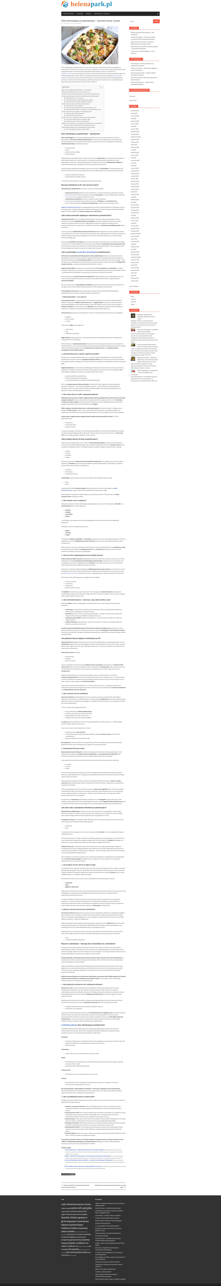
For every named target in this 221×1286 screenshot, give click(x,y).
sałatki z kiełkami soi (69, 1246)
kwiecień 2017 (135, 278)
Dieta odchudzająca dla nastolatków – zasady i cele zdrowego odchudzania (88, 1160)
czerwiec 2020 (135, 241)
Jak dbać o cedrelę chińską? (103, 1272)
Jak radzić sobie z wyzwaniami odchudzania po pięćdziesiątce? (79, 117)
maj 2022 (133, 197)
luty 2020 (133, 249)
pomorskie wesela (78, 1231)
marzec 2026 (134, 124)
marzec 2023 (134, 178)
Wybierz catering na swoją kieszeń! (105, 1269)
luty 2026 (133, 126)
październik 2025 (136, 137)
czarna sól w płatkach (69, 1211)
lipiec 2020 (134, 239)
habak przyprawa (69, 1224)
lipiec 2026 (134, 113)
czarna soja (65, 1208)
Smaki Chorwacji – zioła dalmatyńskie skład (108, 1208)
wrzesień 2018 (135, 260)
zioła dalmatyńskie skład (76, 1252)
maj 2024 (133, 163)
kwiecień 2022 (135, 199)
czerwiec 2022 (135, 194)
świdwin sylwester (72, 1255)
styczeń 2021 (134, 226)
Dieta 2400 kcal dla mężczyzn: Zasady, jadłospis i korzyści (83, 1166)
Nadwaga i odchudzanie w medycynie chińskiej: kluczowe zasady (146, 317)
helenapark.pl (78, 23)
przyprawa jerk (80, 1237)
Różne (133, 304)
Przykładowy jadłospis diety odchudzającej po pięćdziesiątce (79, 127)
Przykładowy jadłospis (69, 1025)
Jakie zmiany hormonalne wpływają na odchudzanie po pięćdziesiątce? (81, 94)
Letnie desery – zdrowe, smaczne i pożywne (108, 1215)
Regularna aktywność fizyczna (70, 207)
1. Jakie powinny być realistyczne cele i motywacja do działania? (80, 125)
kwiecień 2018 (135, 270)
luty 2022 (133, 202)
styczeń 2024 (134, 168)
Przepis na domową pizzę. (102, 1223)
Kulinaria (80, 13)
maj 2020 (133, 244)
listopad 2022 (135, 184)
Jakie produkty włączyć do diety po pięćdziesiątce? (76, 104)
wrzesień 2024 (135, 160)
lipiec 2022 (134, 192)
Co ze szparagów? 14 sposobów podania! (107, 1226)
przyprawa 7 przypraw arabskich (79, 1234)
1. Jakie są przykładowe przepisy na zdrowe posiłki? (77, 129)
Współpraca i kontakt (102, 13)
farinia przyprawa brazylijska (76, 1214)
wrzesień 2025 (135, 139)
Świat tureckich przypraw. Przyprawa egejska (108, 1220)
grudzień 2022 (135, 181)
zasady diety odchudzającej (87, 252)
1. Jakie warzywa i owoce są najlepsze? (74, 105)
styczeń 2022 (134, 205)
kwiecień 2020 (135, 247)
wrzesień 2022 (135, 186)
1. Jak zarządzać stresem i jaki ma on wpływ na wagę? (77, 119)
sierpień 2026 (135, 110)
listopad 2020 (135, 231)
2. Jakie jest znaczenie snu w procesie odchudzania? (77, 121)
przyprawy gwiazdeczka (71, 1239)
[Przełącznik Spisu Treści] (100, 87)
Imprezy (88, 13)
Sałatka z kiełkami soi (78, 1243)
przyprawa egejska (68, 1237)
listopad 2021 (135, 210)
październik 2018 (136, 257)
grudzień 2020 (135, 228)
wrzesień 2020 (135, 236)
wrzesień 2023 (135, 173)
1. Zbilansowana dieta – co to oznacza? (74, 98)
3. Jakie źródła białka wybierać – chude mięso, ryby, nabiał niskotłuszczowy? (83, 109)
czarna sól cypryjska (81, 1208)
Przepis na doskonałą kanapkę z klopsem (107, 1218)
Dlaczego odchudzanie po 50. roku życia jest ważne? (76, 92)
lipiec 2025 (134, 144)
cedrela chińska (84, 1204)
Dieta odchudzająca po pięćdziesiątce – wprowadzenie (77, 90)
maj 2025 (133, 150)
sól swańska (73, 1249)
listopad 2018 (135, 254)
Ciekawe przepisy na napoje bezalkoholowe (108, 1233)
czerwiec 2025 (135, 147)
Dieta (73, 1174)
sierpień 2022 (135, 189)
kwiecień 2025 (135, 152)
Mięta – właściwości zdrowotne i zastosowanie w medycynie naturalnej (87, 1156)
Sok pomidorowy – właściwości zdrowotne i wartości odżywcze (85, 1150)
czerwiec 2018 (135, 268)
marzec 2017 (134, 281)
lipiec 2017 (134, 273)
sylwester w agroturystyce (83, 1246)
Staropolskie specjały (101, 1236)
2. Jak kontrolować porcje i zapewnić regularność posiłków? (79, 100)
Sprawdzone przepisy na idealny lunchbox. (107, 1262)
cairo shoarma (68, 1204)
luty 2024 (133, 165)
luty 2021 (133, 223)
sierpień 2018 (135, 262)
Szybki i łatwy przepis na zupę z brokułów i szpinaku (110, 1279)
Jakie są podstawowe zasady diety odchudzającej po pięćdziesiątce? (81, 96)
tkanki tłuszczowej (70, 197)
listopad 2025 (135, 134)
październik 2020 (136, 233)
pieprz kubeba (68, 1231)
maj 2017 (133, 275)
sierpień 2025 (135, 142)
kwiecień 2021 (135, 218)
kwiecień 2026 (135, 121)
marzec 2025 (134, 155)
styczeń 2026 (134, 129)
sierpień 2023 (135, 176)
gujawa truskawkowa (79, 1221)
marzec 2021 (134, 220)
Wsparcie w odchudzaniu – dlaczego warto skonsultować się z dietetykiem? (82, 123)
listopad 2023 (135, 171)
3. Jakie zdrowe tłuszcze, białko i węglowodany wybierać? (78, 102)
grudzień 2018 (135, 252)
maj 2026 (133, 118)
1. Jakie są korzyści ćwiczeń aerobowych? (75, 113)
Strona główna (68, 13)
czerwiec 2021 (135, 213)
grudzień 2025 (135, 131)
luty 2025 (133, 158)
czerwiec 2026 (135, 116)
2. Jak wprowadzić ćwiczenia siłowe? (73, 115)
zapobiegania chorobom (70, 573)
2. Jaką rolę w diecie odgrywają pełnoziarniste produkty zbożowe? (80, 107)
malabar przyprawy (79, 1228)
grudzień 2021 (135, 207)
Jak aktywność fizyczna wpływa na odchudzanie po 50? (77, 111)
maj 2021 (133, 215)
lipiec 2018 (134, 265)
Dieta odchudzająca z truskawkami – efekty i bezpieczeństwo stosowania (144, 372)
